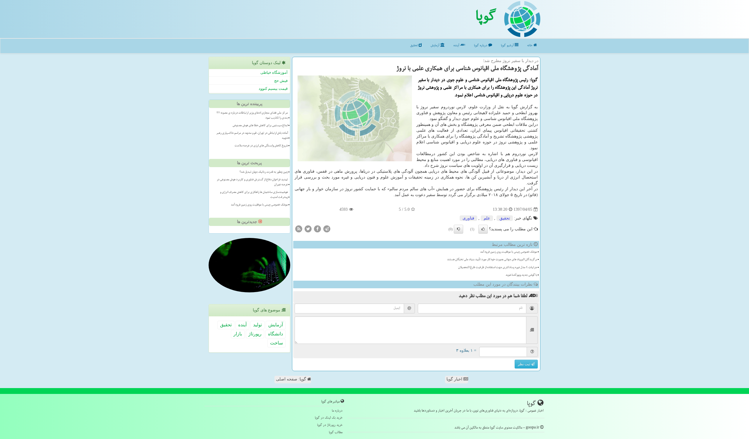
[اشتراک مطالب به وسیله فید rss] (299, 229)
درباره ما (337, 411)
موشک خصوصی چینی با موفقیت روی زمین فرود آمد (508, 252)
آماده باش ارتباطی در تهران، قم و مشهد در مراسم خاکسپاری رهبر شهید (252, 136)
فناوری (468, 218)
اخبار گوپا (454, 379)
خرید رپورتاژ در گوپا (330, 425)
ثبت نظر (524, 364)
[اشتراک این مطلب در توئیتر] (308, 229)
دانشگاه (275, 333)
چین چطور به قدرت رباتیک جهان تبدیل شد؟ (264, 172)
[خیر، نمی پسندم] (458, 229)
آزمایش (435, 46)
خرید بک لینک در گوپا (329, 418)
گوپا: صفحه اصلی (291, 379)
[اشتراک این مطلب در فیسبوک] (317, 229)
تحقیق (414, 46)
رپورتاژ (255, 333)
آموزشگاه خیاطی (274, 72)
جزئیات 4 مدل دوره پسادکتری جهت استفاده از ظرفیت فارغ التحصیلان (497, 268)
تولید (257, 324)
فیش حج (281, 80)
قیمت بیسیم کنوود (273, 88)
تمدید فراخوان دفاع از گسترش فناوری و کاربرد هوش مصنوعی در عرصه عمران (252, 182)
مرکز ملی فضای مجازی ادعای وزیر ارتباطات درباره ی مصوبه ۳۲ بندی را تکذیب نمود (252, 116)
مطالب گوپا (336, 433)
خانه (530, 46)
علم (487, 218)
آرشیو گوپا (508, 46)
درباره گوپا (481, 46)
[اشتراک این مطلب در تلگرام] (327, 229)
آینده (456, 46)
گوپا (485, 18)
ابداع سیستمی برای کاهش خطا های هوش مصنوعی (260, 126)
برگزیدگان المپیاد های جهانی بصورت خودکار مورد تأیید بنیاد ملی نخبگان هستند (492, 260)
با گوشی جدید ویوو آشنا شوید (521, 275)
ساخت (276, 342)
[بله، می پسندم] (483, 229)
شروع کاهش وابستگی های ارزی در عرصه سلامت (261, 146)
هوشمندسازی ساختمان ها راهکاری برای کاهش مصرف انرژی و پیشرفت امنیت (254, 195)
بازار (237, 333)
